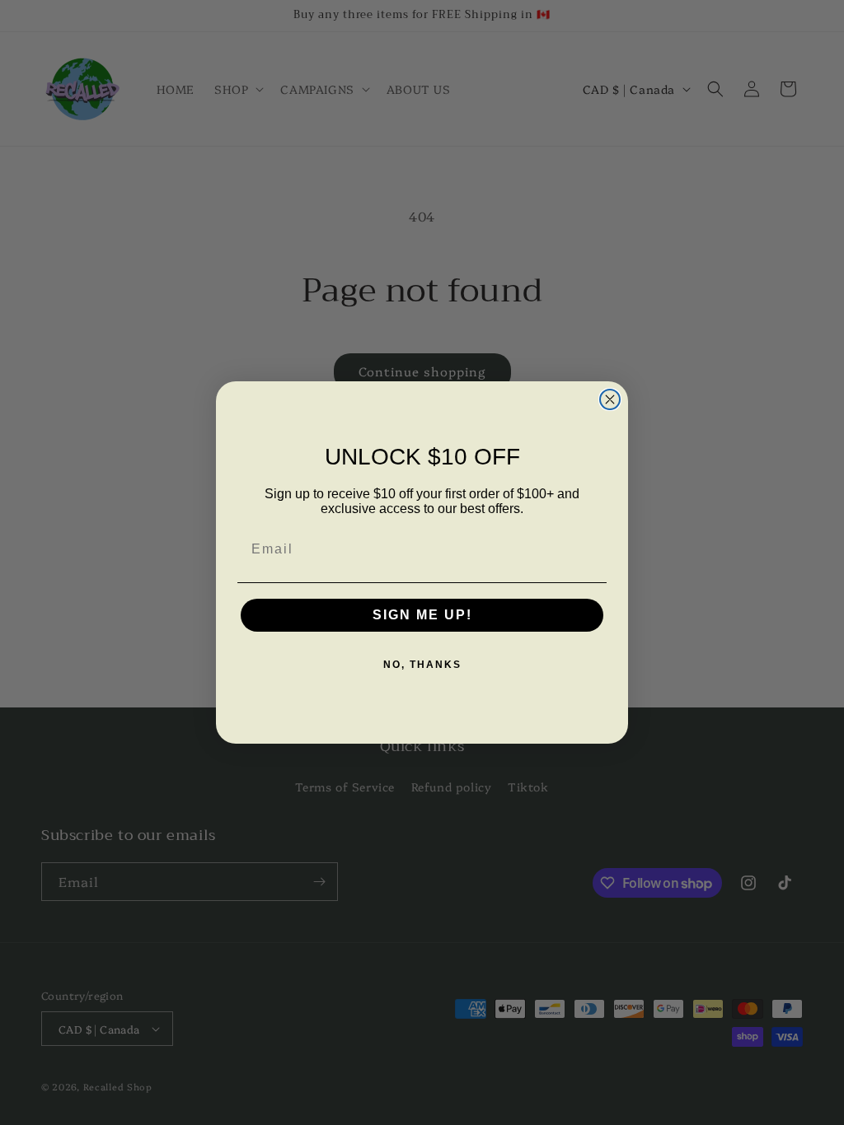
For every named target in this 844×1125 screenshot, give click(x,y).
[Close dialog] (610, 399)
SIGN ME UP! (422, 615)
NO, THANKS (422, 664)
